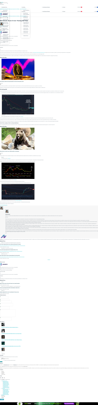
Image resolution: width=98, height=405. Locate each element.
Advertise (2, 399)
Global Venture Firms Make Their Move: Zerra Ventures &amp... (12, 339)
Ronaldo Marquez (7, 214)
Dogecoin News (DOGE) (5, 29)
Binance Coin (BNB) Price (26, 14)
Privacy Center (3, 374)
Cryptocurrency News (4, 11)
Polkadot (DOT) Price (25, 35)
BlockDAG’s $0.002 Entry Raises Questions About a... (10, 327)
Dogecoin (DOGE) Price (26, 26)
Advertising (3, 372)
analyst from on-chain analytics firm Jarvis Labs (39, 52)
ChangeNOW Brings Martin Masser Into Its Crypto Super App (11, 333)
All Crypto (64, 11)
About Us (3, 371)
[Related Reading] (0, 84)
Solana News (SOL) (5, 385)
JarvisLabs (22, 116)
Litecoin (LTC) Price (25, 32)
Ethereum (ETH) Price (25, 29)
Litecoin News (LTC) (5, 35)
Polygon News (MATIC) (5, 41)
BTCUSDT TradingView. (18, 200)
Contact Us (3, 373)
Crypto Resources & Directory (46, 11)
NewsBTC (3, 379)
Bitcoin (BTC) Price (25, 17)
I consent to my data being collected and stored (9, 360)
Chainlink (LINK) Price (26, 23)
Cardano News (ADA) (6, 384)
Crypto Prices (23, 11)
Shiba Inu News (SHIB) (5, 23)
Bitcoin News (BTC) (5, 381)
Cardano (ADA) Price (5, 390)
